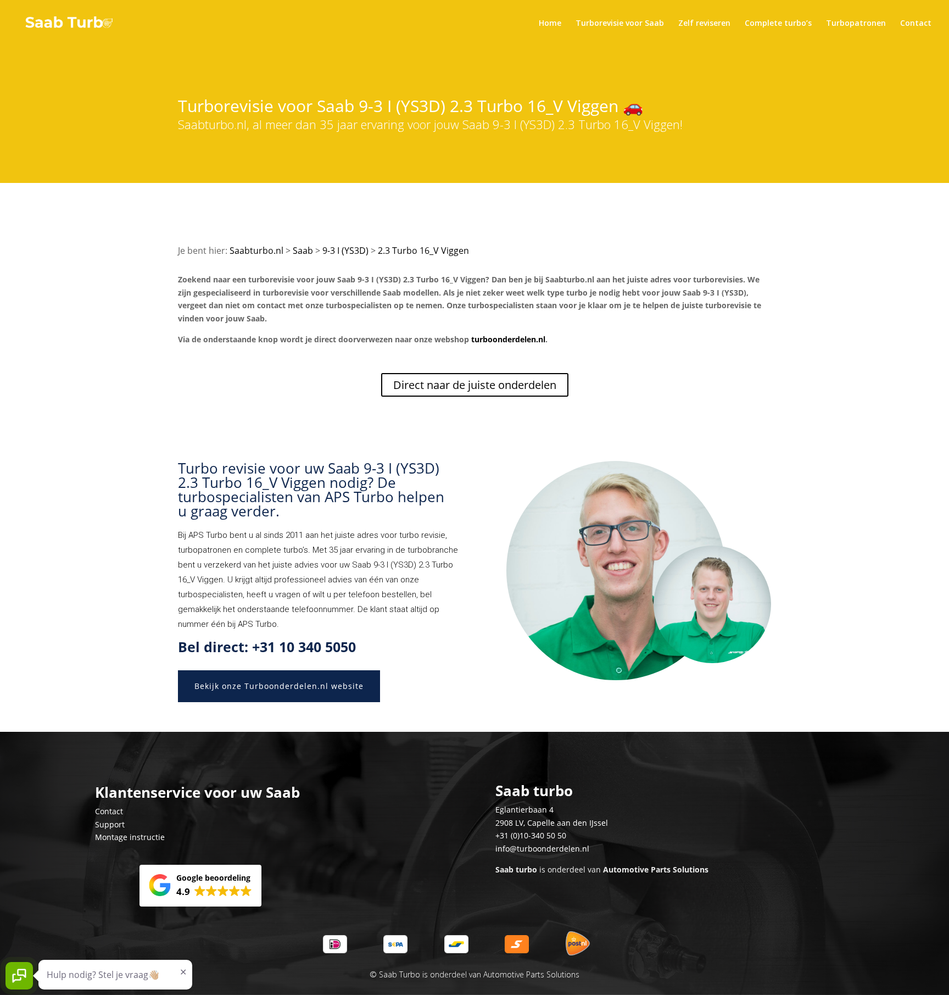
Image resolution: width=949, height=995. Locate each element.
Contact (915, 23)
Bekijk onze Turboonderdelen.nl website (279, 686)
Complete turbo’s (778, 23)
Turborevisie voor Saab (620, 23)
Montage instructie (130, 837)
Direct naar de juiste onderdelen (474, 384)
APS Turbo (207, 535)
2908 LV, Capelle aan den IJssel (551, 823)
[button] (200, 886)
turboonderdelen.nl (508, 339)
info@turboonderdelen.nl (542, 848)
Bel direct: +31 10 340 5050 (267, 646)
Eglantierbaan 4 (524, 809)
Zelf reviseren (704, 23)
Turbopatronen (856, 23)
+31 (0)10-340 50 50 (530, 835)
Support (110, 824)
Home (550, 23)
